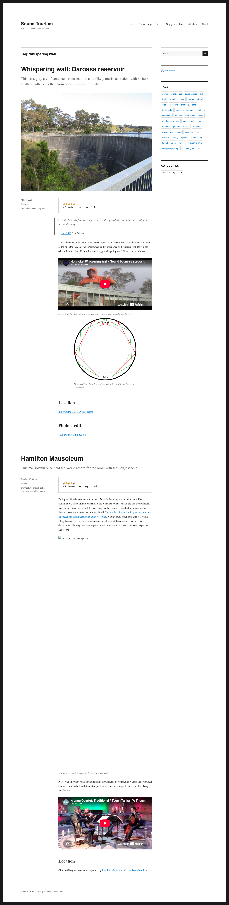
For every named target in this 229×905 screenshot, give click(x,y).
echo (42, 487)
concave (174, 104)
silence (165, 137)
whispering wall (38, 208)
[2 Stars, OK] (66, 204)
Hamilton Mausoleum (52, 458)
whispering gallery (170, 148)
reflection (197, 126)
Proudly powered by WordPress (50, 891)
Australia (25, 204)
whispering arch (195, 142)
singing (175, 137)
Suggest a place (175, 24)
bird (164, 99)
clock (164, 104)
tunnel (165, 142)
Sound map (145, 24)
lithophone (167, 115)
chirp (199, 99)
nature (185, 121)
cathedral (173, 99)
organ (201, 121)
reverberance (27, 491)
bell (201, 93)
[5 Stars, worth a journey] (74, 204)
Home (131, 24)
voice (173, 142)
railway (186, 126)
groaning (191, 110)
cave (182, 99)
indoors (201, 110)
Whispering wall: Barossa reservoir (73, 68)
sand (179, 131)
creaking (185, 104)
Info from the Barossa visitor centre (75, 411)
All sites (192, 24)
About (204, 24)
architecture (26, 487)
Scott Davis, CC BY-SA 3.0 (72, 434)
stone (202, 137)
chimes (191, 99)
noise (193, 121)
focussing (180, 110)
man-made (26, 208)
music (200, 115)
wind (200, 148)
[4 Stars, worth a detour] (71, 204)
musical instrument (170, 121)
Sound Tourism (37, 23)
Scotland (25, 483)
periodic (176, 126)
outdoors (166, 126)
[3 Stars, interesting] (69, 204)
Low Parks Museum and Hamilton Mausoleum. (125, 870)
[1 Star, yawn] (64, 204)
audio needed (191, 93)
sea (197, 131)
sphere (194, 137)
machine (178, 115)
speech (184, 137)
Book (159, 24)
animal (165, 93)
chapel (36, 487)
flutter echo (167, 110)
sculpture (189, 131)
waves (182, 142)
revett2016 (66, 232)
